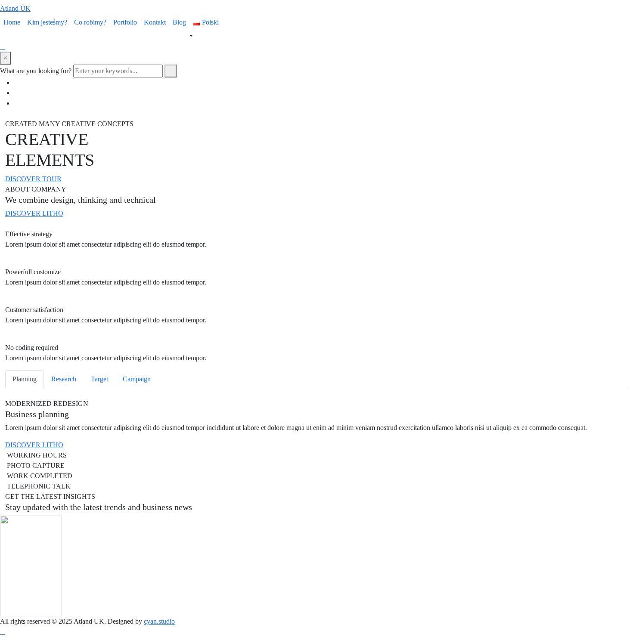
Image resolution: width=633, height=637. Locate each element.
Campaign (137, 379)
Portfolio (125, 22)
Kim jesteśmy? (47, 22)
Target (99, 379)
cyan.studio (159, 621)
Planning (24, 379)
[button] (33, 178)
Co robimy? (90, 22)
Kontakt (155, 22)
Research (63, 379)
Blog (179, 22)
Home (11, 22)
